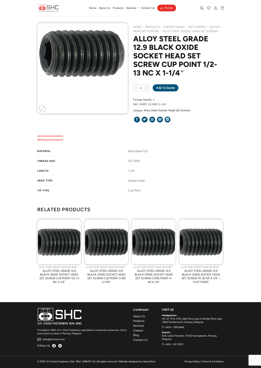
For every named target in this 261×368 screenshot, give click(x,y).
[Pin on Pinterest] (160, 119)
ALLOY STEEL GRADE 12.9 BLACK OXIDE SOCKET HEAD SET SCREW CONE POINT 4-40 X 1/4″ (154, 276)
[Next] (222, 254)
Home (92, 8)
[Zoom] (42, 108)
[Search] (202, 8)
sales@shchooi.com (53, 339)
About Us (104, 8)
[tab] (50, 140)
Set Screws (197, 27)
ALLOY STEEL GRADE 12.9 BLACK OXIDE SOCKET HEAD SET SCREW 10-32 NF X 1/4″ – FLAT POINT (201, 276)
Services (131, 8)
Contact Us (148, 8)
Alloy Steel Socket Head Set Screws (190, 31)
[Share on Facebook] (137, 119)
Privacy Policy (192, 361)
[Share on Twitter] (145, 119)
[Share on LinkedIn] (167, 119)
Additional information (50, 139)
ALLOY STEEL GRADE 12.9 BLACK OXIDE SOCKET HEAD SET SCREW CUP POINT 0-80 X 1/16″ (106, 276)
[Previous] (37, 254)
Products (118, 8)
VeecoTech (149, 361)
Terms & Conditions (213, 361)
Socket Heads (174, 27)
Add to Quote (165, 87)
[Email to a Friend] (152, 119)
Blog (136, 335)
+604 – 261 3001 (174, 344)
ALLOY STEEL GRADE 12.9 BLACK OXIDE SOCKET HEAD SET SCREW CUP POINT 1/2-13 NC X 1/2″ (59, 276)
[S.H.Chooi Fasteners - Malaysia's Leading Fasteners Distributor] (48, 8)
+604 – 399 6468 (174, 327)
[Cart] (222, 8)
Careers (138, 330)
